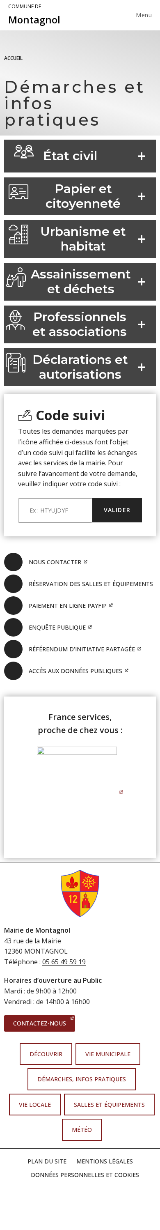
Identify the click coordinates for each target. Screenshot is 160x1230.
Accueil (13, 58)
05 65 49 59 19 (64, 961)
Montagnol (34, 15)
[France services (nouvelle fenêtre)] (80, 791)
